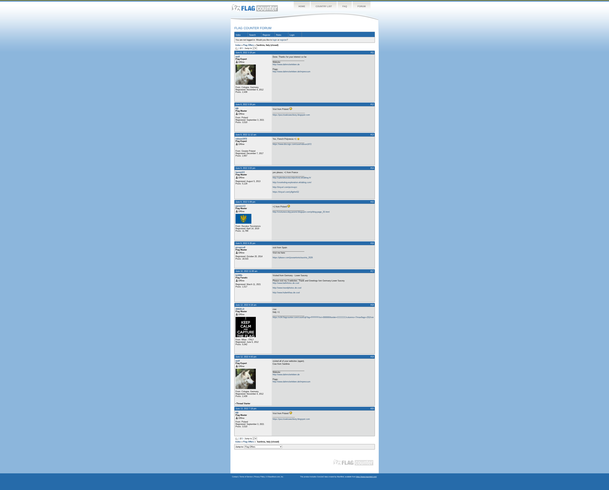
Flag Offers (248, 45)
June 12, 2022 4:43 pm (245, 357)
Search (252, 35)
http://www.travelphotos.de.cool (287, 288)
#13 (372, 134)
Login (292, 35)
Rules (278, 35)
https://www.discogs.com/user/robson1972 (292, 144)
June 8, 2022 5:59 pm (245, 104)
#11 (372, 52)
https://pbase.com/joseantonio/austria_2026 (293, 257)
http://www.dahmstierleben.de (286, 64)
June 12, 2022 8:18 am (245, 305)
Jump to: (240, 447)
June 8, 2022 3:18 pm (245, 52)
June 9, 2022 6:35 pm (245, 243)
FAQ (344, 6)
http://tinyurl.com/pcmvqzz (285, 187)
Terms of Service (246, 477)
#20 (372, 408)
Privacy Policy (259, 477)
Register (266, 35)
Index (238, 35)
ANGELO (240, 309)
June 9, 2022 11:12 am (245, 134)
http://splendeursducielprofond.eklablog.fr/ (292, 177)
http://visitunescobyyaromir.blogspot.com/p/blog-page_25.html (301, 212)
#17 (372, 271)
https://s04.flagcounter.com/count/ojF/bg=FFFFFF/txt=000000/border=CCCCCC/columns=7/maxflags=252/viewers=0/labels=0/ (323, 317)
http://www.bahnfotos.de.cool (286, 283)
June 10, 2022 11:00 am (246, 271)
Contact (235, 477)
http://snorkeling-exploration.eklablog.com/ (292, 182)
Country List (324, 6)
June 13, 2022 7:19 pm (245, 408)
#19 (372, 357)
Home (301, 6)
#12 (372, 104)
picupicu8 (240, 247)
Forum (361, 6)
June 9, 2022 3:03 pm (245, 168)
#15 (372, 202)
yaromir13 (240, 206)
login (275, 40)
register (283, 40)
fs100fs (239, 275)
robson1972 (241, 139)
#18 (372, 305)
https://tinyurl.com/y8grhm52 (286, 192)
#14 (372, 168)
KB (237, 108)
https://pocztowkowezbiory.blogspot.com (291, 115)
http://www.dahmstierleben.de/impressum (291, 71)
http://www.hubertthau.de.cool (286, 292)
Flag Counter (255, 7)
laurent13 (240, 172)
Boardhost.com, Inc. (276, 477)
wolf (238, 56)
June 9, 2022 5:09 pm (245, 202)
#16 (372, 243)
